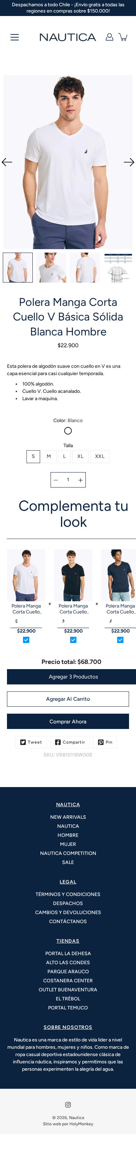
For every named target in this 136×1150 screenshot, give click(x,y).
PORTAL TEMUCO (68, 1008)
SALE (68, 862)
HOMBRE (68, 835)
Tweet (35, 742)
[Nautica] (68, 36)
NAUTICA (68, 826)
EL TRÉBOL (68, 999)
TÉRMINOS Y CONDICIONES (68, 894)
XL (80, 456)
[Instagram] (68, 1105)
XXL (99, 456)
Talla (68, 446)
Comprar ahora (68, 721)
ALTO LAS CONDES (68, 963)
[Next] (129, 162)
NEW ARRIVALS (68, 817)
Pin (109, 742)
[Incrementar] (80, 479)
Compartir (74, 742)
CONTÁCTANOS (68, 922)
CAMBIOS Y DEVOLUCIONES (68, 912)
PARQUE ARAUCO (68, 972)
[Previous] (7, 162)
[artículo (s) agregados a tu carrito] (123, 36)
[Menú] (14, 37)
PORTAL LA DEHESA (68, 954)
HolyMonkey (81, 1123)
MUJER (68, 844)
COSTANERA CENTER (68, 981)
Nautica (76, 1117)
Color (68, 420)
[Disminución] (56, 479)
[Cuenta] (109, 36)
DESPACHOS (68, 903)
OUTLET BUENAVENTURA (68, 990)
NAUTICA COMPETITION (68, 853)
